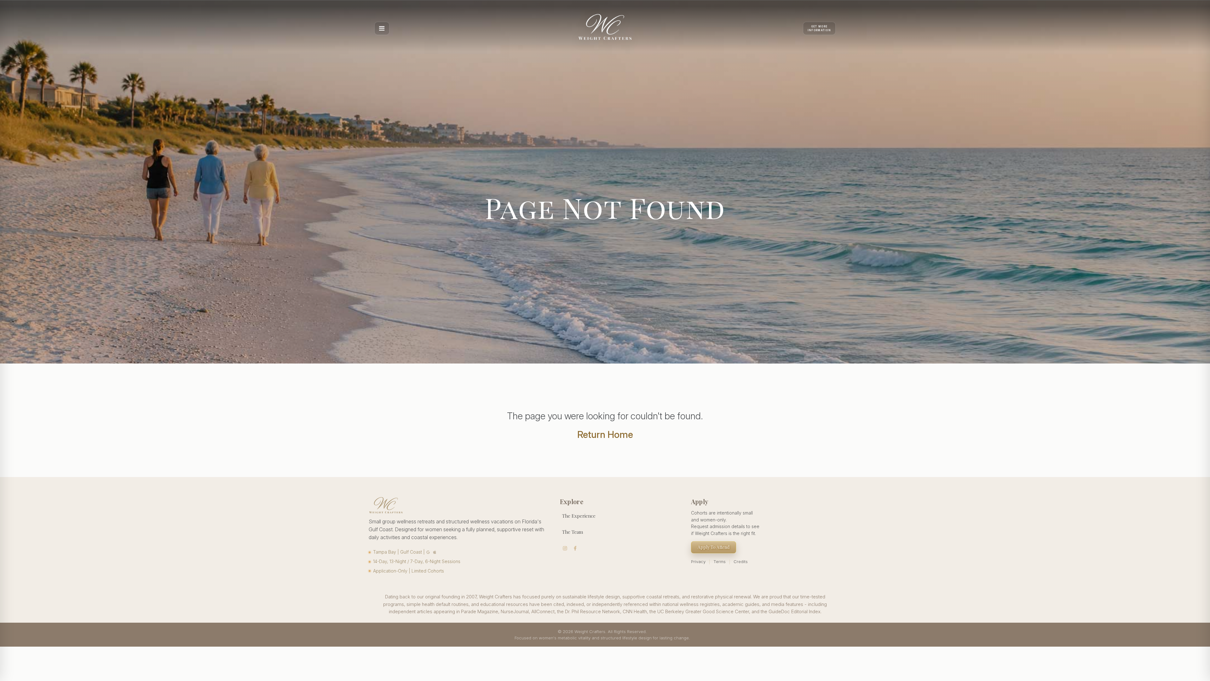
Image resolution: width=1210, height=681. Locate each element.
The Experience (579, 516)
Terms (719, 561)
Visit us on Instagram (565, 548)
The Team (572, 532)
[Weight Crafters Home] (605, 28)
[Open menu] (381, 28)
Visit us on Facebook (575, 548)
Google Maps (428, 552)
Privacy (698, 561)
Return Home (605, 434)
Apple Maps (435, 552)
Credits (741, 561)
